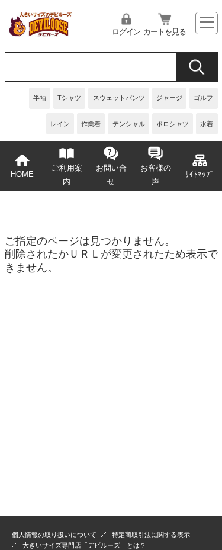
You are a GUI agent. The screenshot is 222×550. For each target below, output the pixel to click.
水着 (206, 123)
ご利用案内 (67, 175)
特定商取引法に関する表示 (151, 534)
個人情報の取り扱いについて (54, 534)
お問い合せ (111, 175)
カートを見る (164, 32)
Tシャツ (69, 97)
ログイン (126, 32)
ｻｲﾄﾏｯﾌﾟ (199, 175)
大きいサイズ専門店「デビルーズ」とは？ (84, 545)
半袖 (39, 97)
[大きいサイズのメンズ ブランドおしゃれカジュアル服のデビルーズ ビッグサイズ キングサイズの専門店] (40, 33)
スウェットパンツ (119, 97)
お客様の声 (155, 175)
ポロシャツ (172, 123)
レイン (60, 123)
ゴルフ (203, 97)
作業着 (91, 123)
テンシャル (128, 123)
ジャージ (169, 97)
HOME (22, 175)
